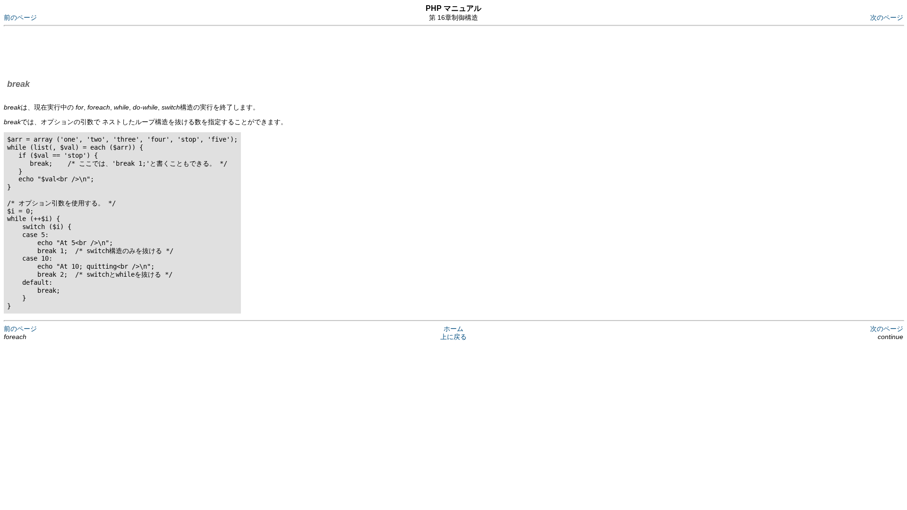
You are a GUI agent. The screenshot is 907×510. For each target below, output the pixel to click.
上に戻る (453, 336)
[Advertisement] (176, 51)
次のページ (886, 17)
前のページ (20, 17)
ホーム (453, 328)
